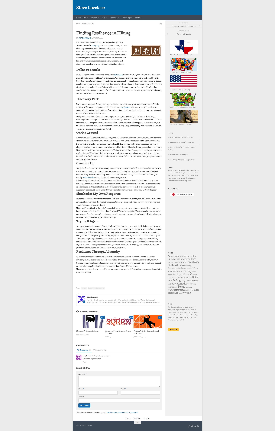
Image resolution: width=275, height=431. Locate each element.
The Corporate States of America (180, 72)
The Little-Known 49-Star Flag (180, 90)
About (127, 418)
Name (81, 389)
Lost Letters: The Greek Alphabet (180, 125)
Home (78, 18)
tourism (189, 287)
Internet (170, 274)
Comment (82, 374)
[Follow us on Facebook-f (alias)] (189, 426)
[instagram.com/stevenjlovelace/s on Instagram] (198, 426)
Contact (147, 418)
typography (189, 290)
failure (90, 288)
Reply (84, 362)
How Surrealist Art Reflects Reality (182, 142)
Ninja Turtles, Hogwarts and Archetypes (183, 107)
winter (180, 293)
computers (182, 262)
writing (187, 292)
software (192, 283)
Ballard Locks (88, 177)
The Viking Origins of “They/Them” (182, 160)
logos (180, 274)
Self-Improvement (85, 24)
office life (174, 278)
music (169, 278)
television (172, 286)
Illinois (194, 271)
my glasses (125, 107)
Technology (126, 18)
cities (170, 259)
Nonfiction (114, 18)
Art (85, 18)
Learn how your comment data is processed (122, 412)
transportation (176, 289)
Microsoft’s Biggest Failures (87, 331)
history (187, 271)
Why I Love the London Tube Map (182, 137)
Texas (181, 286)
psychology (174, 280)
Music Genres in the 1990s (179, 155)
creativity (193, 261)
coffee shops (180, 258)
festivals (170, 271)
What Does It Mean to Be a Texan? (181, 55)
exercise (84, 288)
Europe (184, 268)
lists (175, 274)
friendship (178, 271)
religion (184, 281)
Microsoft (187, 274)
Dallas (172, 265)
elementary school (175, 268)
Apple (171, 255)
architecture (180, 255)
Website (81, 397)
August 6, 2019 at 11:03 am (102, 356)
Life (103, 18)
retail (189, 280)
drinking (188, 265)
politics (194, 277)
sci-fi (169, 284)
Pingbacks (100, 350)
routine (195, 280)
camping (95, 45)
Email (123, 389)
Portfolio (138, 18)
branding (192, 256)
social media (179, 283)
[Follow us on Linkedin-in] (195, 426)
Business (94, 18)
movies (195, 274)
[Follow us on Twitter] (192, 426)
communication (172, 262)
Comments (85, 350)
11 (103, 317)
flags (174, 271)
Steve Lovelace (90, 7)
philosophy (182, 277)
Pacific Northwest (99, 288)
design (180, 265)
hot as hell (118, 75)
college (192, 258)
